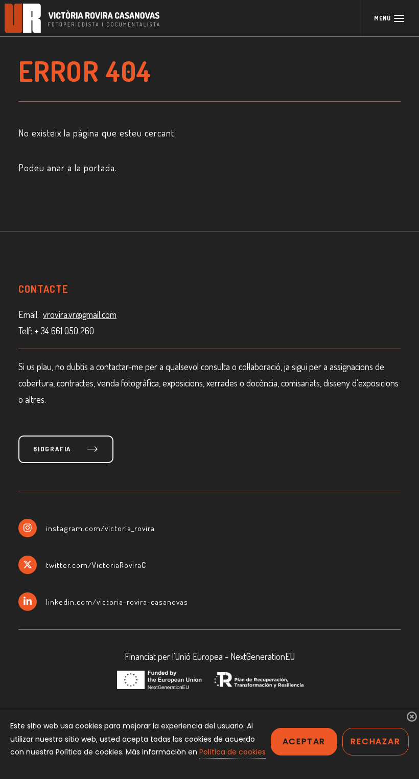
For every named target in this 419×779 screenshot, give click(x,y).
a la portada (91, 167)
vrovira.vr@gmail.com (80, 314)
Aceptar (304, 741)
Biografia (52, 449)
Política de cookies (232, 752)
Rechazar (375, 741)
